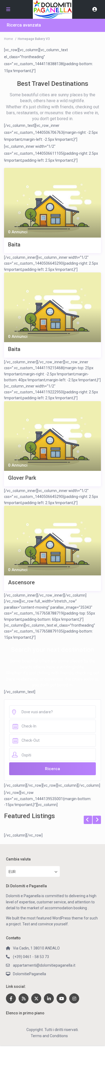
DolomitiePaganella (29, 974)
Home (8, 39)
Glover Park (22, 478)
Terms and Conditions (49, 1036)
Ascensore (21, 582)
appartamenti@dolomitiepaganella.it (44, 965)
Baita (14, 245)
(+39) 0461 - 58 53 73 (31, 957)
